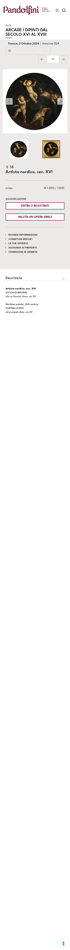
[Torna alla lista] (28, 50)
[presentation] (9, 101)
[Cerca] (64, 10)
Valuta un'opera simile (35, 217)
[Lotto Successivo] (63, 59)
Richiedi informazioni (23, 235)
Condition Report (20, 239)
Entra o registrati (35, 206)
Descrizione (14, 278)
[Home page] (26, 10)
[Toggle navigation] (57, 10)
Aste (8, 26)
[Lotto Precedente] (42, 59)
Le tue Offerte (18, 243)
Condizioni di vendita (22, 252)
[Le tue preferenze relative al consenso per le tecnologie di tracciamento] (63, 943)
